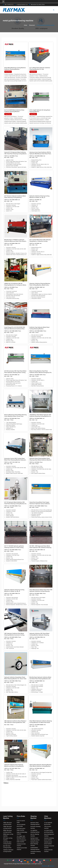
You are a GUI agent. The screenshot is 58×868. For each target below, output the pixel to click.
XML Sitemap (45, 865)
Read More (8, 71)
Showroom (51, 865)
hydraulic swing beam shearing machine (34, 843)
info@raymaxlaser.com (22, 4)
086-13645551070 (9, 4)
